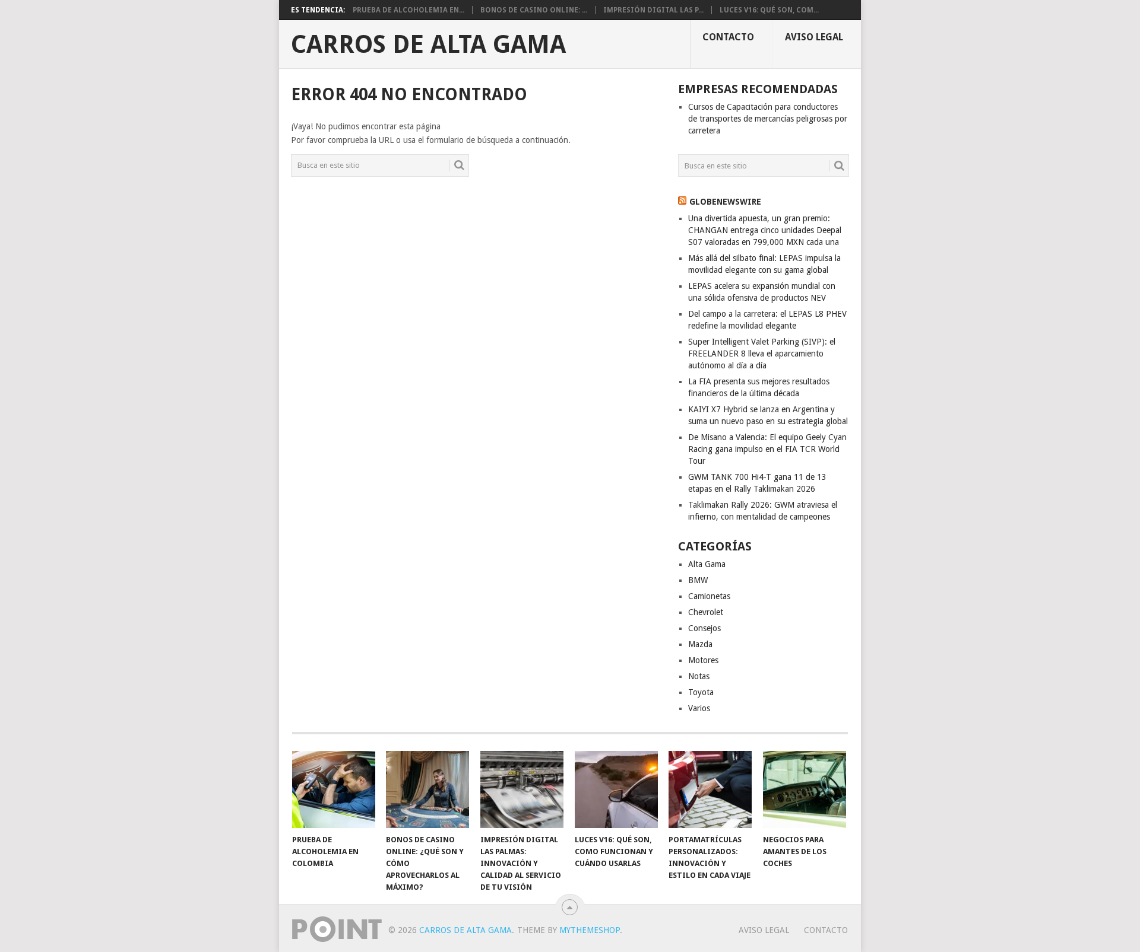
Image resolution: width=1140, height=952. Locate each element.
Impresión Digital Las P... (653, 10)
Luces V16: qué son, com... (769, 10)
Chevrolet (705, 612)
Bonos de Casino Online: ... (533, 10)
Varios (699, 708)
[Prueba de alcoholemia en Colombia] (333, 789)
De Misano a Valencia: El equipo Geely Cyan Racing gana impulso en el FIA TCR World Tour (767, 449)
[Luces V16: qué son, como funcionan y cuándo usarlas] (616, 789)
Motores (703, 660)
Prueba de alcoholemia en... (408, 10)
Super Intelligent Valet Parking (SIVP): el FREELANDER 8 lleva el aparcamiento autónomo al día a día (761, 353)
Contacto (728, 37)
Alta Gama (707, 564)
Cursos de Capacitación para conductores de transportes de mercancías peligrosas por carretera (767, 118)
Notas (699, 676)
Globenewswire (725, 201)
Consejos (704, 628)
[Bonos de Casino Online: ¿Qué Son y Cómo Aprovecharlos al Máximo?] (427, 789)
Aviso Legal (814, 37)
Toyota (701, 692)
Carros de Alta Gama (428, 44)
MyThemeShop (589, 930)
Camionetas (709, 596)
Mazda (700, 644)
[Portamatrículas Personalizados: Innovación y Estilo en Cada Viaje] (710, 789)
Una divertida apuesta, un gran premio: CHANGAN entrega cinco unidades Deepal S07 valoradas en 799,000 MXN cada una (764, 230)
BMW (698, 580)
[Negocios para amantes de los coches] (804, 789)
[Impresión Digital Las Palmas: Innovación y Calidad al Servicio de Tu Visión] (521, 789)
